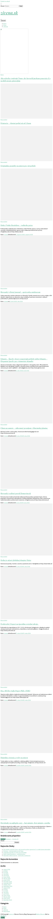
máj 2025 (5, 892)
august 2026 (6, 869)
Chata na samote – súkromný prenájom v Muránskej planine (24, 428)
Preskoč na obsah (5, 1)
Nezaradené (4, 120)
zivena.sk (9, 12)
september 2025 (7, 886)
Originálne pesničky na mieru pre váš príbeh (18, 166)
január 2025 (6, 898)
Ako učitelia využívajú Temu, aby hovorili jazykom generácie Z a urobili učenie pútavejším (26, 849)
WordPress (3, 916)
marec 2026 (6, 877)
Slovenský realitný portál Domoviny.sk (16, 493)
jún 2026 (5, 872)
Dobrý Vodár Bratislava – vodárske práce (17, 225)
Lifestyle (5, 26)
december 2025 (7, 881)
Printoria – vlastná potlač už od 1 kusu (16, 123)
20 (15, 839)
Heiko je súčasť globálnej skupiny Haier (16, 560)
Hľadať (2, 840)
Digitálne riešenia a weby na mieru (14, 757)
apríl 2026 (6, 875)
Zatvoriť (3, 20)
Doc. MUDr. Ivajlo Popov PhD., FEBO (15, 691)
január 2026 (6, 880)
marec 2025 (6, 895)
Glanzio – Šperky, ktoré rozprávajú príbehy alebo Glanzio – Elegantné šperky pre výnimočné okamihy (24, 360)
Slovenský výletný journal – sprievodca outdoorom (20, 292)
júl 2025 (5, 889)
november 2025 (7, 883)
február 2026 (6, 878)
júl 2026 (5, 871)
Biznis (4, 23)
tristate (6, 234)
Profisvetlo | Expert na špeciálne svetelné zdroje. (20, 624)
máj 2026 (5, 874)
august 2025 (6, 888)
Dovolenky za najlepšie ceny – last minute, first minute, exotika (25, 823)
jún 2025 (5, 891)
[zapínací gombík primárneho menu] (1, 19)
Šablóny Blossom (40, 914)
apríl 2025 (6, 894)
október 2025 (6, 884)
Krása (4, 25)
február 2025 (6, 897)
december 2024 (7, 900)
